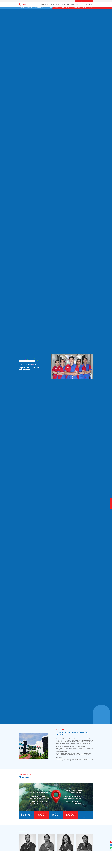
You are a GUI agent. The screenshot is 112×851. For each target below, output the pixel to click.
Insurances (29, 7)
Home (42, 4)
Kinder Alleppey (89, 4)
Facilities (64, 4)
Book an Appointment (110, 503)
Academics (49, 7)
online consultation (87, 7)
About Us (47, 4)
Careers (56, 7)
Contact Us (81, 4)
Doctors (52, 4)
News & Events (74, 4)
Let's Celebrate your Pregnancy (27, 360)
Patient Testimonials (39, 7)
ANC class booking (76, 7)
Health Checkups (65, 7)
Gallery (68, 4)
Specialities (58, 4)
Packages (22, 7)
